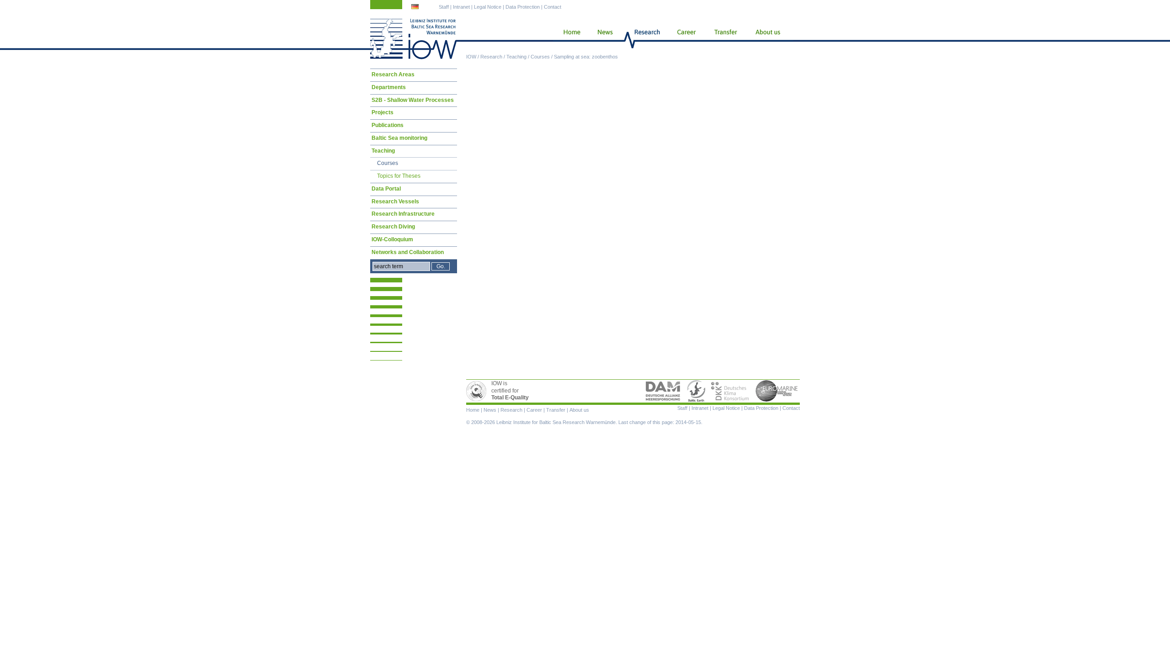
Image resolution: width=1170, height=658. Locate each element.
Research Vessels (395, 201)
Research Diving (393, 226)
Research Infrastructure (403, 214)
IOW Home (413, 39)
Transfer (725, 38)
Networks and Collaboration (408, 252)
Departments (389, 87)
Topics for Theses (398, 176)
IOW (471, 56)
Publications (388, 125)
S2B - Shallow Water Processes (413, 100)
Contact (552, 7)
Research (491, 56)
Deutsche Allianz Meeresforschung (663, 391)
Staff (444, 7)
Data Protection (522, 7)
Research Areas (393, 74)
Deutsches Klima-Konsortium (730, 391)
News (604, 38)
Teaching (516, 56)
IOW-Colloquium (392, 239)
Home (568, 38)
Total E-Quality (477, 391)
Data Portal (386, 189)
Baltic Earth (696, 391)
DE (415, 7)
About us (769, 38)
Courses (540, 56)
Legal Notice (487, 7)
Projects (383, 112)
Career (685, 38)
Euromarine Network (777, 391)
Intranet (461, 7)
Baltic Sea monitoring (399, 138)
